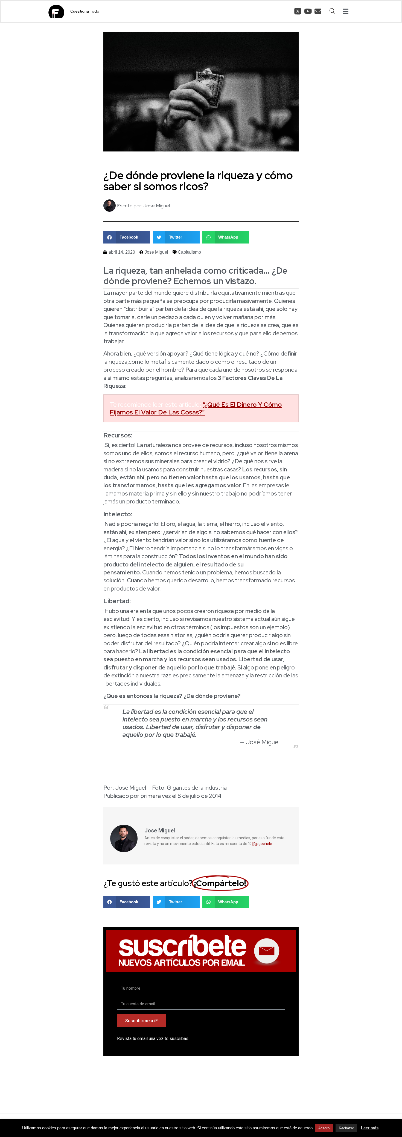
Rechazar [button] (346, 1128)
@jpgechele (262, 843)
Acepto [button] (324, 1128)
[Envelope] (317, 11)
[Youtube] (307, 11)
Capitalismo (189, 252)
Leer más (369, 1127)
